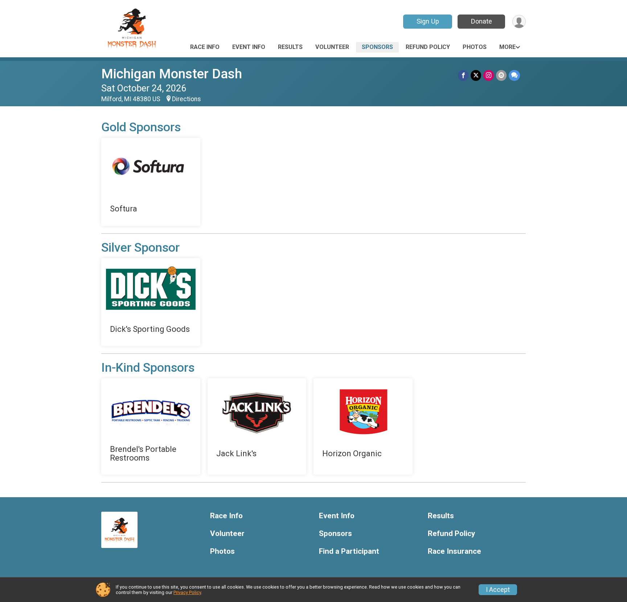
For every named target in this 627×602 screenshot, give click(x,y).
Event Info (248, 47)
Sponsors (377, 47)
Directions (186, 99)
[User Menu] (519, 21)
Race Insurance (454, 551)
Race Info (205, 47)
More (507, 47)
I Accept (498, 589)
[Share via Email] (501, 75)
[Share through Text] (514, 75)
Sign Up (428, 21)
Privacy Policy (187, 592)
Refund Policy (428, 47)
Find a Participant (349, 551)
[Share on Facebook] (463, 75)
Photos (475, 47)
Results (290, 47)
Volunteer (332, 47)
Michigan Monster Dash (171, 74)
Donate (481, 21)
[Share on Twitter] (476, 75)
